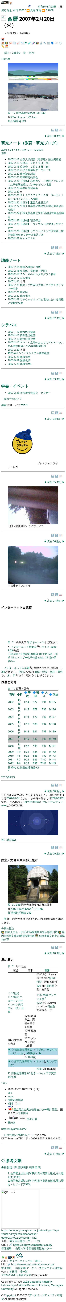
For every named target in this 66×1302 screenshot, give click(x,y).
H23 (26, 759)
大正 (45, 694)
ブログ (24, 405)
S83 (35, 746)
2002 (11, 702)
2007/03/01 (58, 798)
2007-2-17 (14, 274)
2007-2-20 (14, 173)
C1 (37, 767)
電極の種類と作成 (30, 267)
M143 (52, 755)
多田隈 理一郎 (19, 1271)
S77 (35, 702)
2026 (26, 1281)
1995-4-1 (13, 353)
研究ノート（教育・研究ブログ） (30, 142)
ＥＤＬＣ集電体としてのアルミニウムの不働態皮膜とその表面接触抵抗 (36, 344)
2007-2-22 (14, 202)
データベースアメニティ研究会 (44, 1268)
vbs (10, 1092)
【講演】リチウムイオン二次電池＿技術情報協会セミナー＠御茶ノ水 (36, 232)
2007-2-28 (14, 224)
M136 (52, 709)
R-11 (19, 738)
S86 (35, 759)
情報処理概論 (27, 331)
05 (54, 482)
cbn (16, 654)
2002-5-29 (14, 364)
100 (39, 985)
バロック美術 (15, 1004)
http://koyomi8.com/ (13, 1129)
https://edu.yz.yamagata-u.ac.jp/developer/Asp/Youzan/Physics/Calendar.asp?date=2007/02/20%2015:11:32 (30, 1234)
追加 (3, 153)
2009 (11, 752)
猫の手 (52, 657)
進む (9, 10)
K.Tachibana (17, 117)
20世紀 (32, 1057)
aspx (10, 1096)
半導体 (40, 1049)
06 (54, 541)
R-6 (19, 763)
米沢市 (27, 1275)
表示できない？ (13, 399)
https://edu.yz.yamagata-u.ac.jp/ (32, 1245)
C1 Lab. (32, 117)
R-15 (19, 709)
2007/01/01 (13, 798)
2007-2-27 (14, 295)
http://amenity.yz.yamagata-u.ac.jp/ (32, 1264)
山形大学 (20, 1248)
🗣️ (52, 43)
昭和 (36, 694)
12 (35, 149)
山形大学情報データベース (35, 170)
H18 (26, 731)
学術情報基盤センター (39, 1248)
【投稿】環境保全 (30, 220)
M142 (52, 752)
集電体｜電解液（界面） (34, 270)
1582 (39, 995)
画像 (31, 1167)
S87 (35, 763)
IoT (3, 672)
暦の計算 (32, 1119)
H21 (26, 752)
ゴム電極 (25, 277)
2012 (11, 763)
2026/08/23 (8, 777)
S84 (35, 752)
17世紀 (15, 997)
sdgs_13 (43, 657)
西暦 (13, 18)
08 (54, 791)
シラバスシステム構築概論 (34, 353)
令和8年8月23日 (47, 6)
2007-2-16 (14, 166)
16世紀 (15, 993)
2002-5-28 (14, 357)
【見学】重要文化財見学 (34, 202)
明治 (55, 694)
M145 (52, 763)
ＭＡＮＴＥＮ (27, 238)
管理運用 (6, 1248)
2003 (11, 709)
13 (20, 654)
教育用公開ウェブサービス (25, 1241)
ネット (40, 1061)
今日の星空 (7, 928)
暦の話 (11, 1122)
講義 (3, 405)
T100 (43, 759)
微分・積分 (14, 1008)
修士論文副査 (27, 173)
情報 (45, 995)
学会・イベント (15, 385)
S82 (35, 739)
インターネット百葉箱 (24, 647)
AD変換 (31, 1053)
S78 (35, 709)
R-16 (19, 702)
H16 (26, 717)
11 (31, 149)
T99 (44, 755)
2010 (11, 755)
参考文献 (13, 1160)
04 (54, 419)
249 (29, 912)
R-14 (19, 716)
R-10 (19, 746)
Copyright (10, 1295)
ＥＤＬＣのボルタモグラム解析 (38, 274)
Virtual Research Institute (34, 1285)
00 (54, 136)
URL (15, 1167)
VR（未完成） (9, 839)
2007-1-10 (14, 331)
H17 (26, 724)
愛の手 (11, 661)
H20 (26, 746)
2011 (11, 759)
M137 (52, 717)
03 (54, 379)
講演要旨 (23, 1167)
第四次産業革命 (23, 1061)
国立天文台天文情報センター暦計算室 (35, 1109)
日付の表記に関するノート (19, 1135)
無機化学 (25, 357)
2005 (11, 724)
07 (54, 600)
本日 (15, 10)
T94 (44, 724)
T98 (44, 752)
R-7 (19, 759)
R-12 (19, 731)
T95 (44, 731)
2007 (11, 739)
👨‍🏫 (6, 43)
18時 (4, 59)
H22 (26, 755)
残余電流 (25, 295)
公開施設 (23, 1113)
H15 (26, 709)
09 (54, 853)
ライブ (45, 647)
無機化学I (25, 364)
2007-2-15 (14, 159)
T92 (44, 709)
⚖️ (60, 43)
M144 (52, 759)
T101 (43, 763)
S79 (35, 717)
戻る (3, 10)
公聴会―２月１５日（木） (35, 163)
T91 (44, 702)
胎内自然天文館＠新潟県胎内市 (33, 933)
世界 (47, 970)
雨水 (31, 52)
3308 (10, 654)
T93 (44, 717)
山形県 (19, 1275)
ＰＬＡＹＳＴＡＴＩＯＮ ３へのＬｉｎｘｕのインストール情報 (36, 197)
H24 (26, 763)
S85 (35, 755)
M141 (52, 746)
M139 (52, 731)
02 (54, 318)
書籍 (3, 1167)
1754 (39, 1003)
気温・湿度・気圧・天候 (49, 672)
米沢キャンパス (36, 642)
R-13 (19, 724)
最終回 (24, 292)
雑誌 (9, 1167)
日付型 (50, 985)
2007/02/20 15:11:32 (33, 113)
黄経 (6, 52)
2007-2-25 (14, 220)
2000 (39, 1069)
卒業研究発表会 (29, 177)
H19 (26, 739)
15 (12, 657)
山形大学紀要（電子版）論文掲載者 (40, 159)
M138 (52, 724)
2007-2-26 (14, 292)
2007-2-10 (14, 339)
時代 (13, 767)
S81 (35, 731)
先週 (32, 10)
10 (28, 149)
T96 (44, 739)
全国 (21, 672)
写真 (10, 121)
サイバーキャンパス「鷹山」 (26, 1261)
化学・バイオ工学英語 (43, 1073)
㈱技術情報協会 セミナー (35, 392)
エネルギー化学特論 (25, 657)
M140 (52, 739)
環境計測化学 (27, 339)
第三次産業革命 (23, 1049)
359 (18, 904)
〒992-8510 (8, 1275)
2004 (11, 717)
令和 (19, 694)
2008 (51, 10)
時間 (10, 1103)
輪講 (16, 121)
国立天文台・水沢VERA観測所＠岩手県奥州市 (31, 932)
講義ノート (11, 260)
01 (54, 253)
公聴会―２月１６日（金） (35, 166)
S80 (35, 724)
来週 (38, 10)
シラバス (9, 324)
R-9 (19, 752)
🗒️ (14, 43)
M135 (52, 702)
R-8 (19, 755)
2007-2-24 (14, 213)
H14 (26, 702)
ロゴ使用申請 (32, 802)
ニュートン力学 (15, 998)
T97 (44, 746)
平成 (28, 694)
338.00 (16, 52)
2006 (22, 10)
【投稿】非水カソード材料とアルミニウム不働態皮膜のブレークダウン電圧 (36, 182)
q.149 (22, 121)
